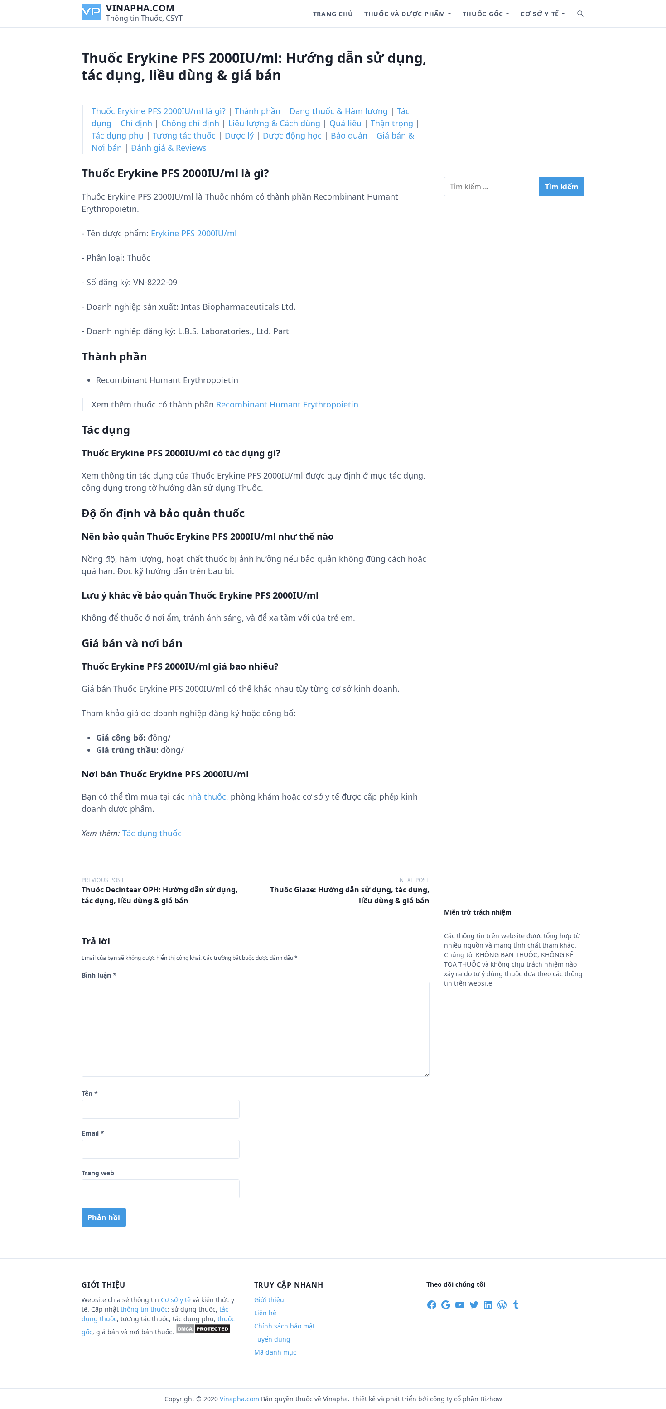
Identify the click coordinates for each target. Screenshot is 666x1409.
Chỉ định (136, 123)
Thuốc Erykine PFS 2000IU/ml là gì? (159, 110)
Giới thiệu (269, 1299)
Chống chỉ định (190, 123)
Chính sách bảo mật (284, 1326)
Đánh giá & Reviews (169, 147)
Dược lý (239, 135)
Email (93, 1133)
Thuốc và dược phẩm (404, 14)
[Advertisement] (514, 106)
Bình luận (99, 975)
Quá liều (345, 123)
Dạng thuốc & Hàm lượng (339, 110)
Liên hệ (265, 1312)
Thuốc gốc (483, 14)
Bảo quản (349, 135)
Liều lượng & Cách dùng (274, 123)
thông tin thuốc (144, 1309)
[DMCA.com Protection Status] (203, 1332)
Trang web (98, 1173)
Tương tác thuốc (184, 135)
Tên (90, 1093)
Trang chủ (333, 14)
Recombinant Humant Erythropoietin (287, 404)
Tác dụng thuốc (152, 833)
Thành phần (257, 110)
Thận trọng (392, 123)
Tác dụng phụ (118, 135)
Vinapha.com (140, 8)
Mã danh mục (275, 1352)
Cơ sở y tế (540, 14)
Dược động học (292, 135)
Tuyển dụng (272, 1339)
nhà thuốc (206, 796)
